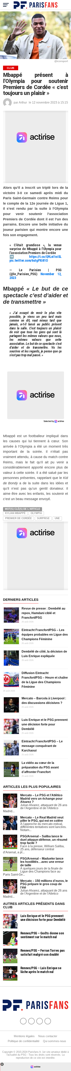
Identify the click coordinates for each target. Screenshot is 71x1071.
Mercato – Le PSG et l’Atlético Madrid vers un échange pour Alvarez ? (41, 798)
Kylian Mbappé (15, 513)
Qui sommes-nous (54, 1041)
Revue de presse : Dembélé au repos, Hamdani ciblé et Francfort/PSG (43, 613)
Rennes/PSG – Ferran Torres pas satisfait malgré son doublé (42, 952)
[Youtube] (39, 1021)
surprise (43, 518)
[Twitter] (31, 1021)
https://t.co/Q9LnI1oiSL (45, 257)
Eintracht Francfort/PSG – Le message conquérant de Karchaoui (42, 746)
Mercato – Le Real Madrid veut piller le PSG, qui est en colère (41, 819)
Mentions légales (24, 1036)
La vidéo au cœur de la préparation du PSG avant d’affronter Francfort (40, 767)
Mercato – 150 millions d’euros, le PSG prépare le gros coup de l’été (44, 884)
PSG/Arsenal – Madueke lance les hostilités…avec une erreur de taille (42, 862)
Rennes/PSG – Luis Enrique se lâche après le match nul (40, 970)
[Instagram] (47, 1021)
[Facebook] (23, 1021)
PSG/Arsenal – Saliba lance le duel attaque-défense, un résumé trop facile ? (43, 840)
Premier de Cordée (18, 518)
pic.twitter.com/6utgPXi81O (28, 260)
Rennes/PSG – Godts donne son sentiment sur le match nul (42, 935)
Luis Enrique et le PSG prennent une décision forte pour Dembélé (45, 724)
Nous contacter (47, 1036)
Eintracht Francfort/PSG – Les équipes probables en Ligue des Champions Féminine (45, 634)
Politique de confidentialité (23, 1041)
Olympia (36, 513)
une (57, 518)
